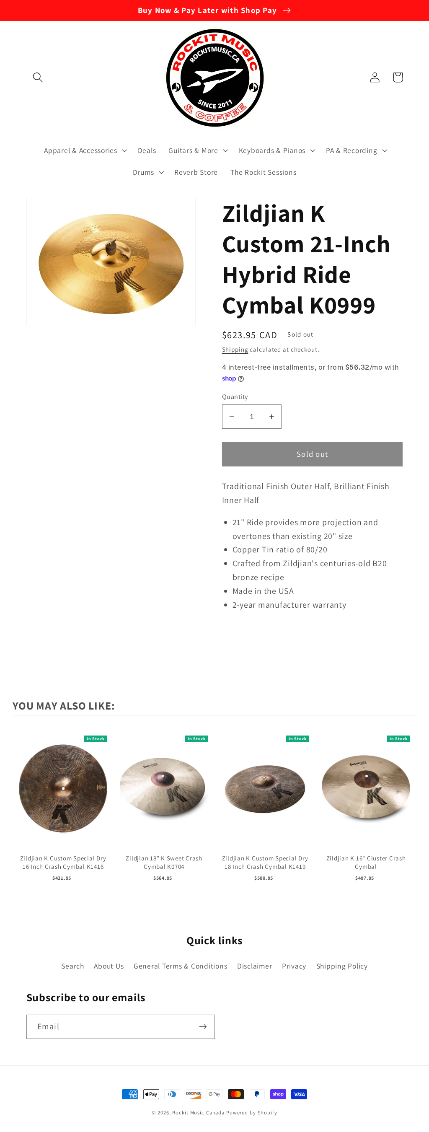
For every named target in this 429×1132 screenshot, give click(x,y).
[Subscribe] (202, 1027)
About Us (109, 966)
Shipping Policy (342, 966)
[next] (408, 808)
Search (72, 966)
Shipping (235, 349)
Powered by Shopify (251, 1112)
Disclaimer (254, 966)
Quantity (235, 396)
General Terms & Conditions (180, 966)
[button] (37, 77)
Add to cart (63, 797)
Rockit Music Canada (198, 1112)
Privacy (294, 966)
